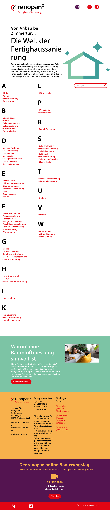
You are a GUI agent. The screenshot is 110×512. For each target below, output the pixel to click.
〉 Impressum (61, 428)
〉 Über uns (60, 409)
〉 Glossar (60, 418)
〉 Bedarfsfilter (62, 416)
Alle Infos (55, 496)
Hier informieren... (21, 382)
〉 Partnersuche (62, 411)
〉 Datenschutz (62, 430)
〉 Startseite (61, 406)
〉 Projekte (60, 421)
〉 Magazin (60, 423)
